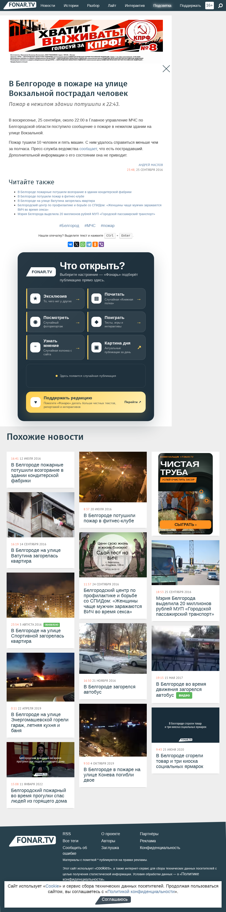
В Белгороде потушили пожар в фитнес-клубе (51, 196)
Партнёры (149, 833)
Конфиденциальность (160, 847)
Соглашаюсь (115, 899)
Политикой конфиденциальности (141, 891)
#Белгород (69, 225)
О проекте (110, 833)
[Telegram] (89, 244)
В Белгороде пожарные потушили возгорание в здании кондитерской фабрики (75, 192)
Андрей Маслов (151, 165)
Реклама (148, 841)
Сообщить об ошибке (75, 850)
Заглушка (110, 847)
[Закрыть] (166, 68)
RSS (67, 833)
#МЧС (90, 225)
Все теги (70, 841)
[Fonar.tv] (19, 5)
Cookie (52, 886)
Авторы (108, 841)
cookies (103, 868)
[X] (76, 244)
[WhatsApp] (82, 244)
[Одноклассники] (95, 244)
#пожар (108, 225)
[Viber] (101, 244)
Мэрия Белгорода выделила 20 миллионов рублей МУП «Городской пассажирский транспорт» (86, 214)
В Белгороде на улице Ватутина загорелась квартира (56, 201)
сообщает (88, 148)
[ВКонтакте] (70, 244)
